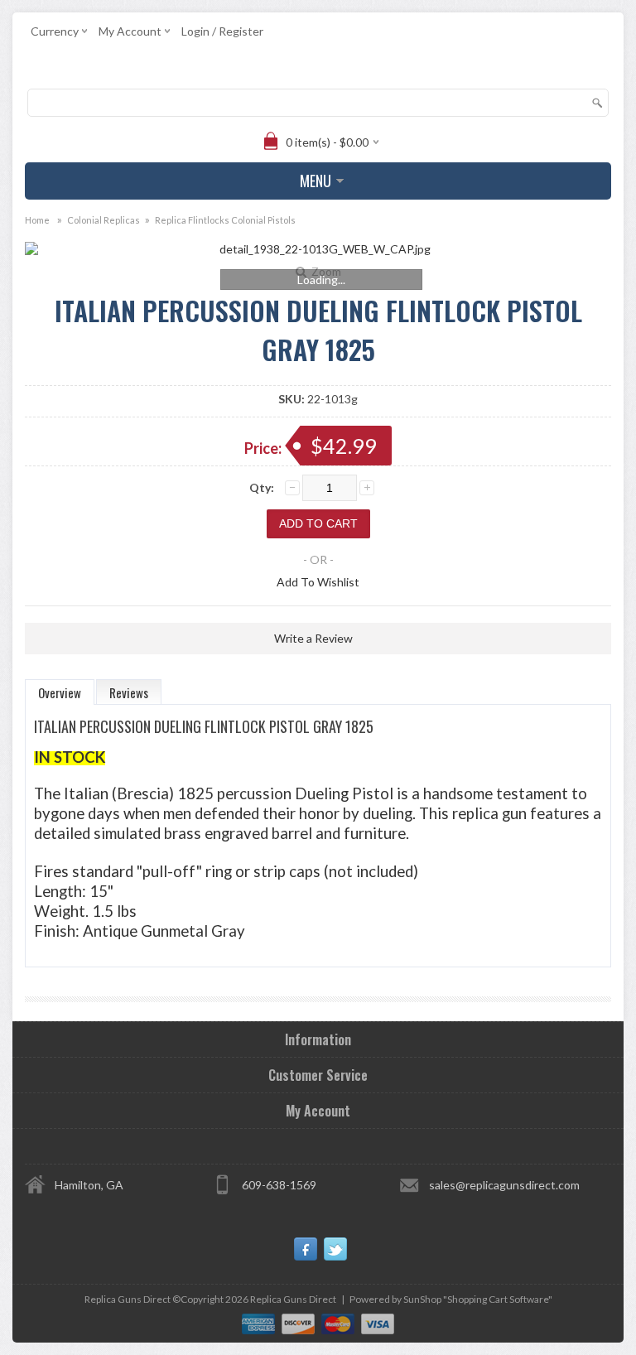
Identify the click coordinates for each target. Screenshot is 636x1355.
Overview (59, 692)
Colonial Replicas (103, 220)
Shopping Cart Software (497, 1299)
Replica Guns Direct (293, 1299)
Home (37, 220)
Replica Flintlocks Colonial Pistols (225, 220)
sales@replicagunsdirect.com (504, 1185)
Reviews (128, 692)
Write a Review (313, 638)
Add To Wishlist (318, 582)
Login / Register (222, 31)
